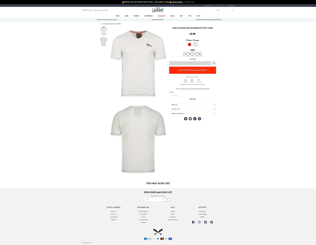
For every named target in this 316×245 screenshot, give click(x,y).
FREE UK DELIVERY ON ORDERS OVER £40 (107, 19)
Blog (198, 16)
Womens (136, 16)
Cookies (143, 217)
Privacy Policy (143, 214)
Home (117, 16)
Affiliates (113, 220)
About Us (113, 211)
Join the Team (113, 217)
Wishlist (202, 217)
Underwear (148, 16)
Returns (173, 214)
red (189, 44)
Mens (126, 16)
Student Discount (173, 220)
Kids (181, 16)
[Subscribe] (167, 199)
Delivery (173, 211)
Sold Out (190, 63)
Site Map (143, 222)
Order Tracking (202, 214)
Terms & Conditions (143, 211)
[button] (214, 63)
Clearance (161, 16)
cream (195, 44)
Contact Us (114, 214)
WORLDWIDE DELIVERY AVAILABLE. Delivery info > (209, 19)
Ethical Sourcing (143, 220)
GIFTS (190, 16)
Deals (173, 16)
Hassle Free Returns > (158, 19)
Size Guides (173, 217)
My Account (202, 211)
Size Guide (193, 59)
